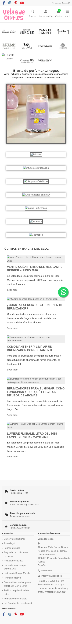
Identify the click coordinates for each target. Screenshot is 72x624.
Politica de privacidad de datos (16, 592)
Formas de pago (12, 548)
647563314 (46, 570)
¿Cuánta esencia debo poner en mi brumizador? (34, 307)
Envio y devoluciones (15, 539)
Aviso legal (9, 543)
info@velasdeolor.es (51, 576)
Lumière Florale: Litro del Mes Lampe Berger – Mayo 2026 (32, 435)
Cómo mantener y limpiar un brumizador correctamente (30, 348)
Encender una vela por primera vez (15, 567)
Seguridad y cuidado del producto (16, 554)
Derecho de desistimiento (19, 603)
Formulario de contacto (15, 598)
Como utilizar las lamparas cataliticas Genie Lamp (17, 584)
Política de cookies (13, 560)
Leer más (12, 289)
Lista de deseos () (62, 3)
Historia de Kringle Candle (17, 573)
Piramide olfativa (12, 577)
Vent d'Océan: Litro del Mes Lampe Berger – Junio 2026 (34, 268)
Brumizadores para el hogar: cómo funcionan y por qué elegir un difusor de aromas (35, 392)
